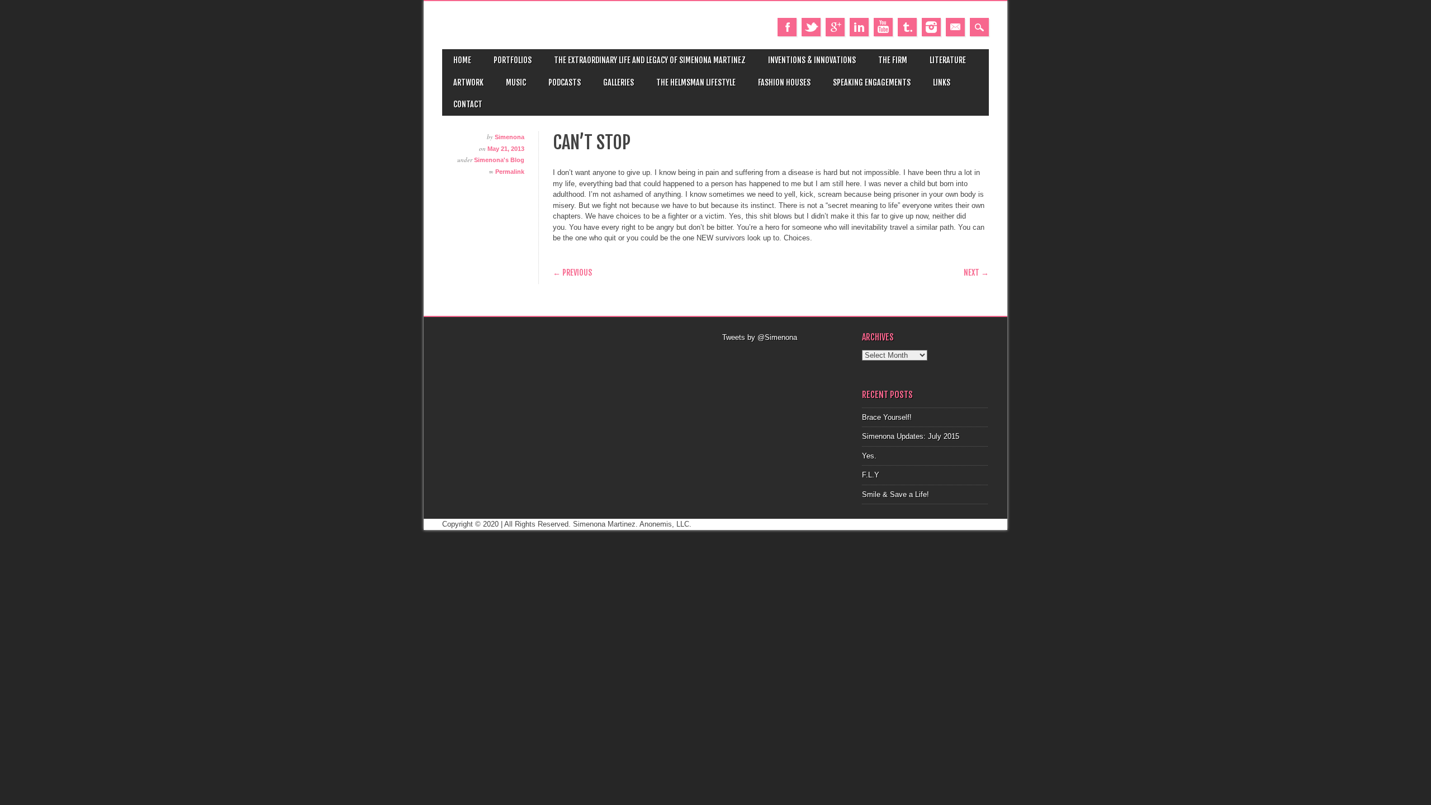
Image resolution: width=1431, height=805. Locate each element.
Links (941, 82)
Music (516, 82)
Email (955, 27)
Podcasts (564, 82)
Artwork (468, 82)
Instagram (931, 27)
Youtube (883, 27)
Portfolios (513, 60)
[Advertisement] (785, 357)
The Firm (892, 60)
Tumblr (907, 27)
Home (462, 60)
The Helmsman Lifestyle (696, 82)
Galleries (618, 82)
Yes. (869, 456)
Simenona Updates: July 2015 (910, 436)
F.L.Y (870, 475)
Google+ (835, 27)
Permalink (509, 171)
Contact (467, 104)
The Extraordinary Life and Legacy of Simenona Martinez (650, 60)
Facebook (787, 27)
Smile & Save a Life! (895, 494)
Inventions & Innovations (812, 60)
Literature (948, 60)
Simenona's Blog (499, 160)
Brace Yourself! (887, 417)
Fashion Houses (784, 82)
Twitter (811, 27)
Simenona (509, 137)
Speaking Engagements (872, 82)
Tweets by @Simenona (759, 337)
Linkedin (859, 27)
